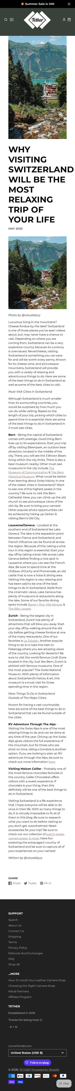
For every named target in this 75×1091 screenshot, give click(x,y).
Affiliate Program (20, 997)
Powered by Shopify (45, 1069)
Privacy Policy (17, 947)
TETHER (25, 1069)
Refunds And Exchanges (25, 953)
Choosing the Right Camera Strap (31, 986)
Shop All (14, 964)
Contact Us (16, 931)
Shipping (14, 936)
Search (13, 920)
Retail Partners (18, 991)
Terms (12, 942)
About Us (14, 925)
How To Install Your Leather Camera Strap (37, 980)
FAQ (11, 959)
